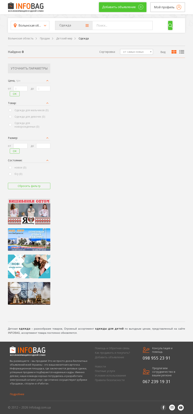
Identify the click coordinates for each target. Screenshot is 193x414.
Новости (100, 366)
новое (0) (20, 167)
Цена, (14, 80)
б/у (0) (18, 174)
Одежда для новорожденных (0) (27, 124)
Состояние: (15, 160)
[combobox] (136, 51)
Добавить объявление (109, 357)
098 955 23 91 (157, 358)
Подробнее (17, 394)
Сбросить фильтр (29, 186)
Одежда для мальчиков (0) (32, 110)
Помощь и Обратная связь (112, 348)
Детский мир (64, 38)
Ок (15, 94)
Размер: (13, 138)
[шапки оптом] (29, 267)
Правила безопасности (110, 380)
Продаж (45, 38)
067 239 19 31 (157, 381)
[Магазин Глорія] (29, 212)
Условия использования (110, 375)
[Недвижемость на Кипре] (29, 239)
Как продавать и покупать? (112, 352)
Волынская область (21, 38)
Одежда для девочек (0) (30, 116)
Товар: (12, 103)
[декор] (29, 293)
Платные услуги (105, 371)
